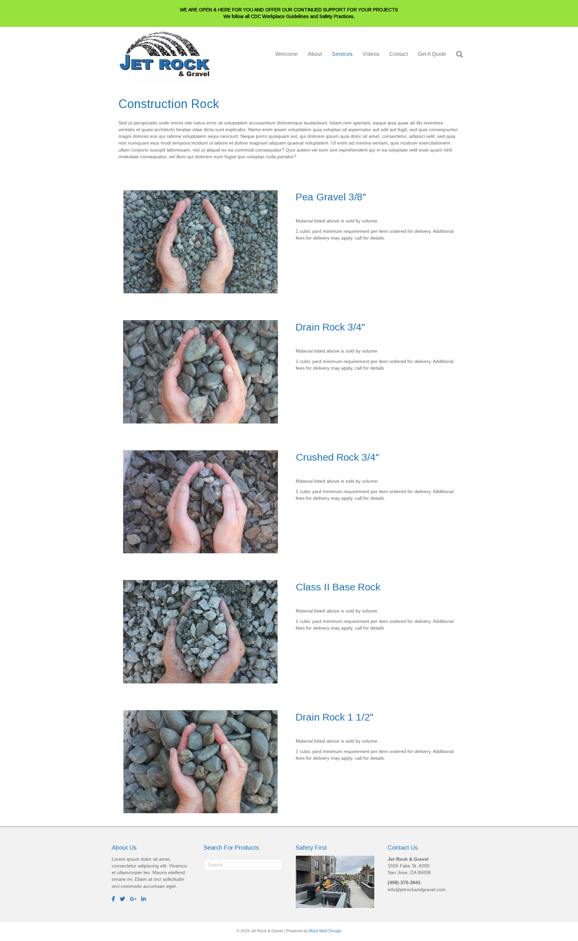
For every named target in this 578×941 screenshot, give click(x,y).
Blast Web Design (325, 931)
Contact (398, 54)
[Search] (455, 54)
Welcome (286, 54)
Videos (371, 54)
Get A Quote (432, 54)
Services (342, 54)
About (315, 54)
